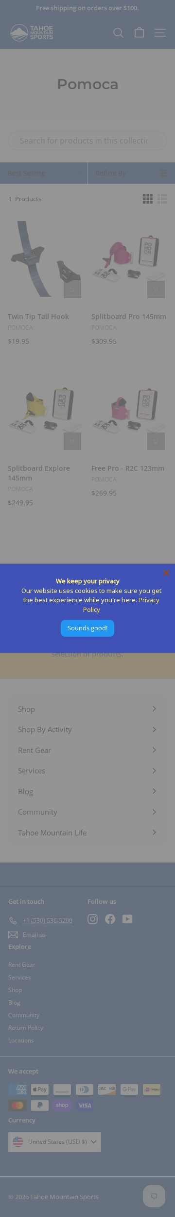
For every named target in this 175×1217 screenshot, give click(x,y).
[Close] (166, 572)
